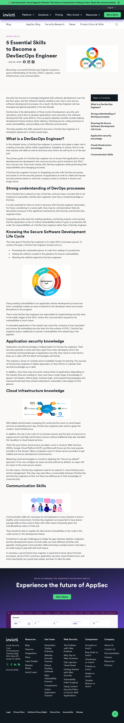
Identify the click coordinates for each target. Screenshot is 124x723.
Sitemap (79, 712)
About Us (108, 645)
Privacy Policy (19, 712)
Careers (108, 657)
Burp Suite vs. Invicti (91, 654)
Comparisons (50, 685)
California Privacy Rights (37, 712)
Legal (8, 712)
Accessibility (68, 712)
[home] (9, 14)
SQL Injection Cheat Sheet (70, 664)
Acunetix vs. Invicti (91, 647)
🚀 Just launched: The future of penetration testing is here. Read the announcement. (62, 2)
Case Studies (31, 661)
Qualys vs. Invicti (90, 675)
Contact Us (109, 649)
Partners (108, 665)
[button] (111, 7)
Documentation (111, 653)
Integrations (31, 653)
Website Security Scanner (48, 658)
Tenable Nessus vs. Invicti (90, 683)
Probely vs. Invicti (90, 668)
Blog (8, 24)
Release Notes (29, 667)
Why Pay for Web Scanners (71, 657)
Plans (27, 657)
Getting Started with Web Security (71, 672)
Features (29, 649)
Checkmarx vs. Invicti (90, 661)
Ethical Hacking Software (48, 668)
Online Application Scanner (50, 692)
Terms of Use (55, 712)
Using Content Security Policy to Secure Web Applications (71, 691)
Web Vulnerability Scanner (50, 678)
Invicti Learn (31, 672)
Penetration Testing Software (49, 648)
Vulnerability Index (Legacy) (71, 681)
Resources (109, 661)
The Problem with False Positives (70, 648)
